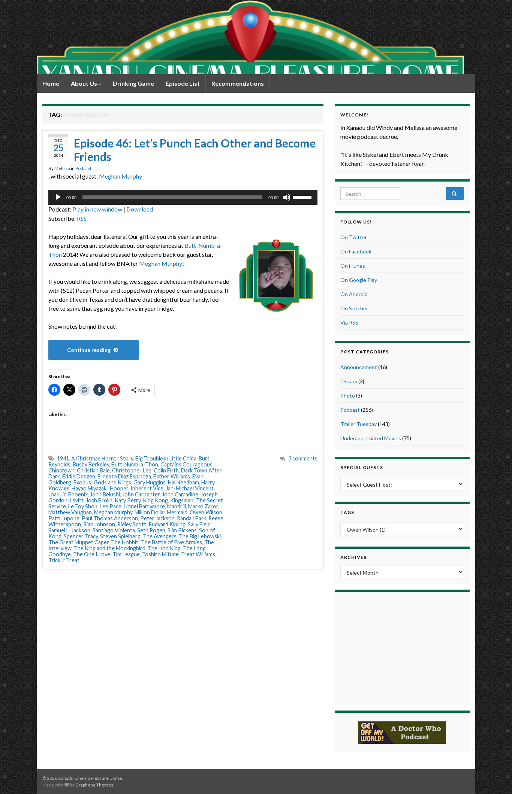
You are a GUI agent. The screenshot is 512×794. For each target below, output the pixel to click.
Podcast (83, 168)
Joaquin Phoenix (68, 494)
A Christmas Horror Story (102, 458)
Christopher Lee (131, 470)
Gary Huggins (149, 482)
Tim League (126, 554)
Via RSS (349, 322)
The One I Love (91, 554)
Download (139, 209)
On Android (354, 294)
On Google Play (358, 280)
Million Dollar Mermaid (161, 512)
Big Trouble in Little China (165, 458)
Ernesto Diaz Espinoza (124, 476)
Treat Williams (198, 554)
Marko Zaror (203, 506)
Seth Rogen (151, 530)
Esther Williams (171, 476)
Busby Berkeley (91, 464)
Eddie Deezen (78, 476)
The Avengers (160, 536)
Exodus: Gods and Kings (102, 482)
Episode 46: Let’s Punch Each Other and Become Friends (195, 149)
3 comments (302, 458)
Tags (347, 512)
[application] (182, 197)
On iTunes (352, 265)
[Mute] (286, 197)
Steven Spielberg (120, 536)
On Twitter (353, 237)
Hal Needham (183, 482)
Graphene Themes (94, 785)
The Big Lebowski (200, 536)
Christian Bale (93, 470)
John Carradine (180, 494)
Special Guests (361, 467)
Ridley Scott (131, 524)
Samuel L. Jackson (69, 530)
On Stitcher (354, 308)
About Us (84, 83)
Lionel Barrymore (144, 506)
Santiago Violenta (114, 530)
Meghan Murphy (120, 176)
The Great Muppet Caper (78, 542)
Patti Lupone (63, 518)
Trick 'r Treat (63, 560)
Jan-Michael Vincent (190, 488)
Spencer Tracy (81, 536)
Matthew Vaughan (70, 512)
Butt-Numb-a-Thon (134, 464)
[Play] (58, 197)
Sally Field (199, 524)
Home (50, 83)
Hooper (119, 488)
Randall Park (191, 518)
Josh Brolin (99, 500)
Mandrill (176, 506)
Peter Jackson (157, 518)
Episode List (183, 83)
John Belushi (105, 494)
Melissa (62, 168)
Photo (347, 395)
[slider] (303, 196)
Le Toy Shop (82, 506)
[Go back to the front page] (250, 37)
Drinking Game (133, 83)
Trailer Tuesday (358, 424)
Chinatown (61, 470)
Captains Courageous (186, 464)
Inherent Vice (146, 488)
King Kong (155, 500)
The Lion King (164, 548)
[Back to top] (495, 777)
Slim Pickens (182, 530)
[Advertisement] (402, 647)
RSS (82, 218)
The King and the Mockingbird (109, 548)
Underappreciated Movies (370, 438)
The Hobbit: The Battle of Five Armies (156, 542)
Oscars (348, 381)
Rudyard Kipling (167, 524)
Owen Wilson (206, 512)
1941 (63, 458)
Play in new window (97, 209)
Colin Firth (166, 470)
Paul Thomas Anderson (110, 518)
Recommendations (237, 83)
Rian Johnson (99, 524)
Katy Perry (128, 500)
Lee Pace (110, 506)
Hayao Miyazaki (90, 488)
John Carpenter (141, 494)
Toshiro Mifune (160, 554)
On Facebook (355, 251)
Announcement (358, 367)
